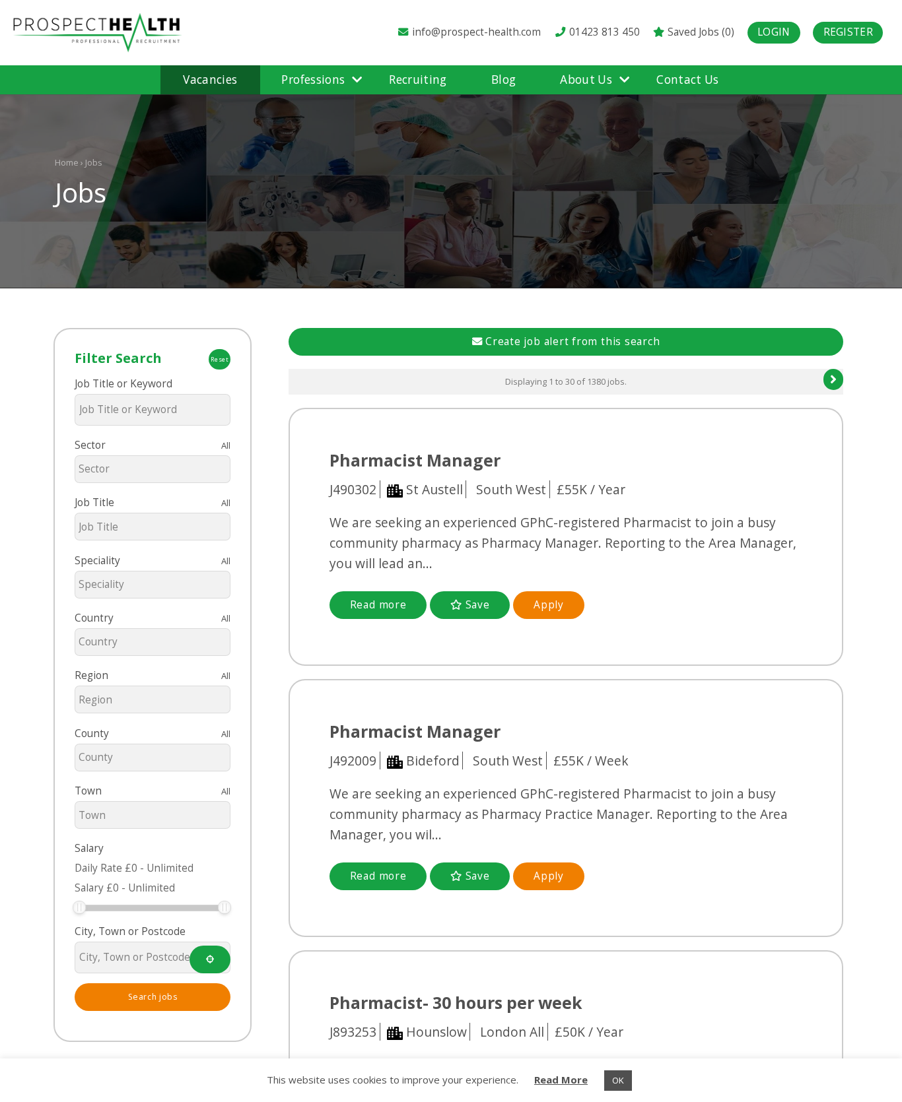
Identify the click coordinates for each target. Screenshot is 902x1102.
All (225, 445)
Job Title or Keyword (123, 384)
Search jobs (153, 996)
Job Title (94, 502)
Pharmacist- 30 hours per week (456, 1002)
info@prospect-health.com (476, 32)
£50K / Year (598, 1032)
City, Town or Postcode (130, 931)
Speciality (97, 560)
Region (91, 675)
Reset (219, 359)
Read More (561, 1079)
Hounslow (436, 1032)
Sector (90, 445)
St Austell (434, 489)
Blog (503, 79)
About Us (586, 79)
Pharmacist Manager (415, 460)
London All (522, 1032)
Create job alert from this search (571, 341)
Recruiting (417, 79)
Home (67, 162)
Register (848, 32)
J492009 (353, 760)
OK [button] (618, 1080)
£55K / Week (600, 760)
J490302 (353, 489)
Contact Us (687, 79)
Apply (549, 605)
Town (88, 791)
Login (773, 32)
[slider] (79, 907)
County (92, 733)
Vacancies (210, 79)
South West (521, 489)
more (378, 605)
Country (94, 618)
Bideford (433, 760)
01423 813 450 (603, 32)
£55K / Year (600, 489)
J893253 (353, 1032)
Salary (89, 848)
